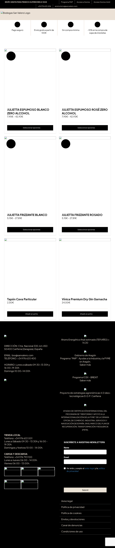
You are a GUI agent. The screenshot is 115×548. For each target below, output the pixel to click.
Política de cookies (71, 513)
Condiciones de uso (72, 531)
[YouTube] (14, 386)
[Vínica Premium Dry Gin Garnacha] (85, 266)
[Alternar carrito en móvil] (108, 15)
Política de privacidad (72, 507)
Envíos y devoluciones (73, 519)
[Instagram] (19, 386)
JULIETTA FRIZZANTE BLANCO (27, 214)
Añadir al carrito (31, 314)
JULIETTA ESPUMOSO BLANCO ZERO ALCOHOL (28, 111)
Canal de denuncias (71, 525)
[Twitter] (10, 386)
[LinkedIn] (24, 386)
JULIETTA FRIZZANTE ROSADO (82, 214)
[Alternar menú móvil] (113, 15)
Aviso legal (67, 501)
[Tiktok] (5, 386)
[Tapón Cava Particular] (30, 266)
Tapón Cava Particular (22, 299)
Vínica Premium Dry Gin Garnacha (84, 299)
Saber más (85, 364)
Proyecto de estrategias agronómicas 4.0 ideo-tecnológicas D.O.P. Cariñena (85, 394)
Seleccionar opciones (31, 128)
